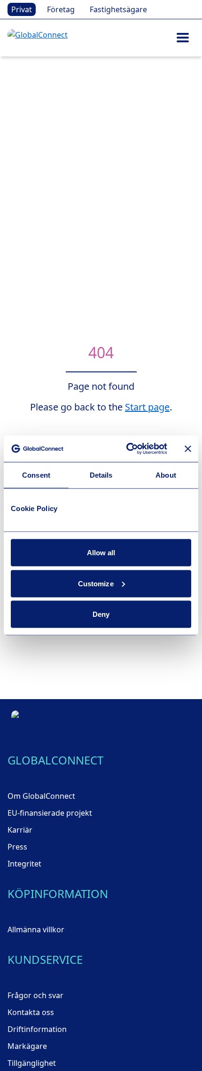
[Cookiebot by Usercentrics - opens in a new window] (127, 449)
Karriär (20, 830)
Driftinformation (37, 1029)
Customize (96, 583)
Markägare (27, 1046)
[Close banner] (188, 448)
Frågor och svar (35, 995)
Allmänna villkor (36, 929)
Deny (101, 614)
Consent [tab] (36, 475)
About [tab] (165, 475)
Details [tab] (101, 475)
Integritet (24, 863)
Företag (61, 9)
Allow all (101, 553)
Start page (147, 407)
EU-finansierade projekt (50, 813)
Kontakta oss (31, 1012)
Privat (21, 9)
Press (17, 847)
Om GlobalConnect (41, 796)
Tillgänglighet (32, 1063)
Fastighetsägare (118, 9)
